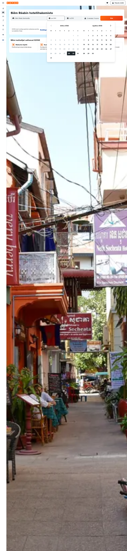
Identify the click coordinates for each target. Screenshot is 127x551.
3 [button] (51, 40)
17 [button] (51, 49)
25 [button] (55, 53)
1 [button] (73, 36)
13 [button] (64, 44)
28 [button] (69, 53)
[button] (3, 3)
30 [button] (78, 53)
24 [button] (51, 53)
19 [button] (60, 49)
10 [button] (51, 44)
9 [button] (77, 40)
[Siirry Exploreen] (3, 25)
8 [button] (73, 40)
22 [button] (73, 49)
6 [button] (64, 40)
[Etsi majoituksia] (3, 12)
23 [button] (78, 49)
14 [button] (69, 44)
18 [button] (55, 49)
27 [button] (64, 53)
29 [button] (73, 53)
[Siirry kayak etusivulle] (12, 3)
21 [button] (69, 49)
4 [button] (55, 40)
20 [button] (64, 49)
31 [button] (51, 58)
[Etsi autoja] (3, 16)
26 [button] (60, 53)
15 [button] (73, 44)
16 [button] (78, 44)
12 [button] (60, 44)
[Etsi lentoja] (3, 8)
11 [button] (55, 44)
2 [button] (77, 36)
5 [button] (106, 36)
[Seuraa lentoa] (3, 29)
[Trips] (3, 35)
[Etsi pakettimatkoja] (3, 20)
